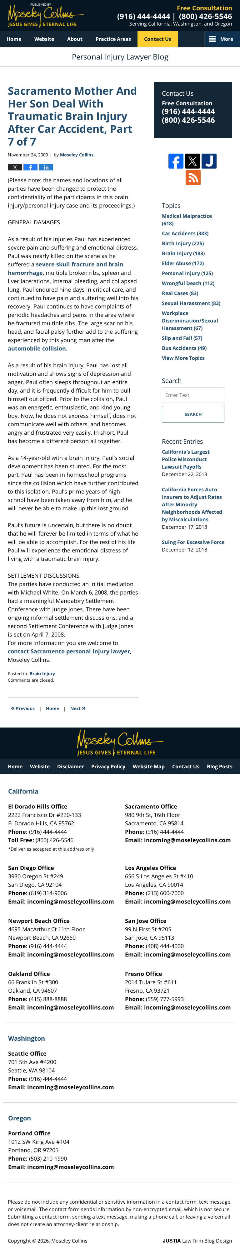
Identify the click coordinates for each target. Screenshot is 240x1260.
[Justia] (209, 161)
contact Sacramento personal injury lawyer (69, 651)
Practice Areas (113, 39)
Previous (23, 708)
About (74, 39)
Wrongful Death (188, 283)
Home (14, 39)
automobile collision (37, 348)
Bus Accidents (184, 348)
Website (44, 39)
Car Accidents (185, 233)
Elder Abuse (183, 263)
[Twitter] (192, 161)
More (226, 39)
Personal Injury (187, 273)
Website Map (149, 766)
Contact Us (157, 39)
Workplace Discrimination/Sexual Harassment (190, 321)
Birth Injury (183, 243)
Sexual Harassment (191, 303)
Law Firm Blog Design (197, 1240)
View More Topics (183, 358)
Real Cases (180, 293)
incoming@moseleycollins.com (187, 840)
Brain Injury (42, 673)
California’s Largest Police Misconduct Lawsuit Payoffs (186, 459)
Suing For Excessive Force (193, 542)
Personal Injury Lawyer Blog (46, 15)
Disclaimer (70, 766)
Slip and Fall (182, 338)
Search (193, 414)
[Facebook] (175, 161)
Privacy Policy (108, 766)
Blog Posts (219, 766)
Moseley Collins (69, 1240)
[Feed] (193, 177)
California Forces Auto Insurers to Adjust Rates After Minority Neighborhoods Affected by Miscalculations (192, 504)
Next (78, 708)
